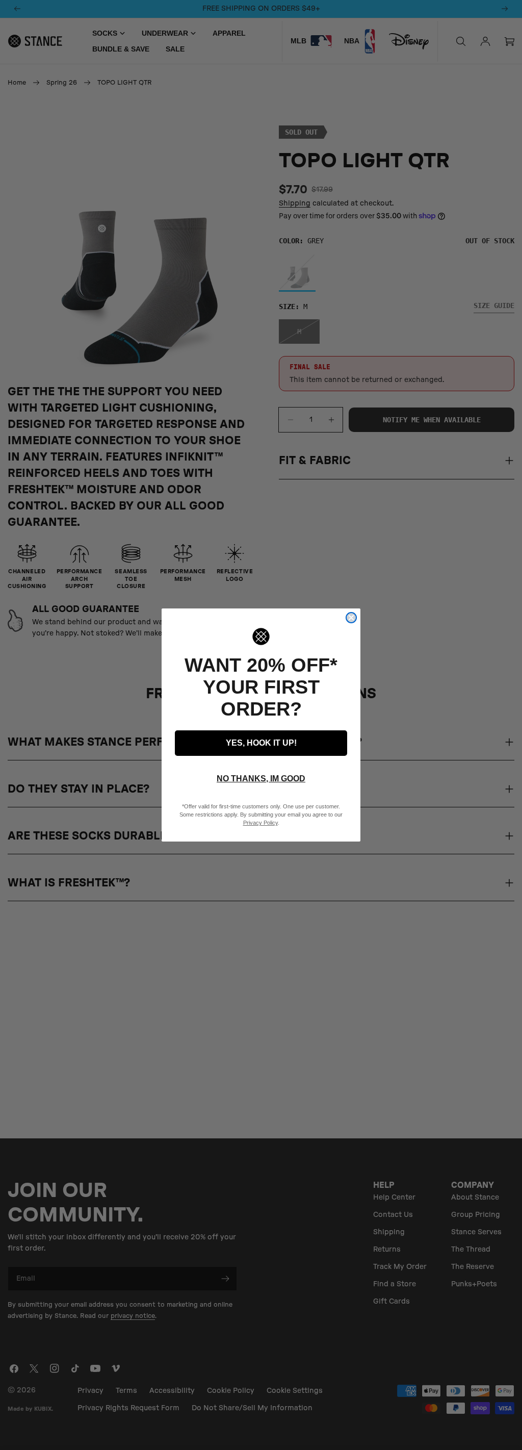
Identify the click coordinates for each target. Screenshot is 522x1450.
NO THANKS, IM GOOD (261, 778)
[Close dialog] (351, 618)
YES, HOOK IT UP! (261, 743)
